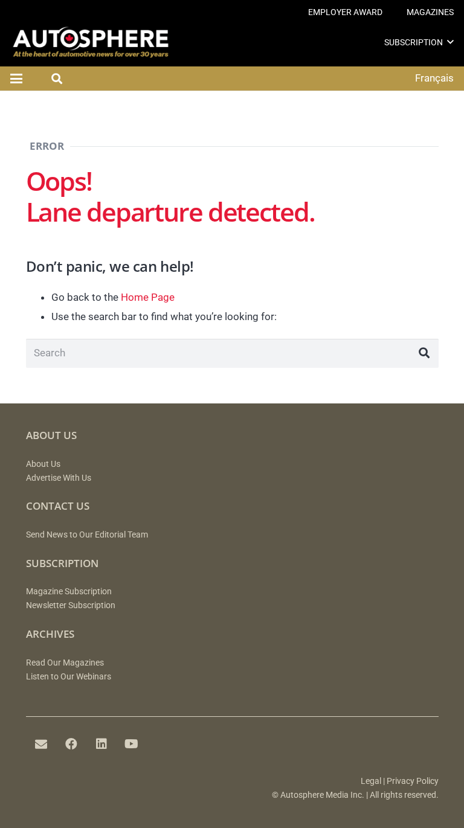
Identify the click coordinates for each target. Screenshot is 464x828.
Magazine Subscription (69, 591)
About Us (43, 464)
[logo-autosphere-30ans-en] (90, 42)
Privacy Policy (413, 781)
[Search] (424, 353)
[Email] (41, 744)
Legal (371, 781)
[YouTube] (132, 744)
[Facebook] (71, 744)
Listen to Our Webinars (68, 677)
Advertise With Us (58, 478)
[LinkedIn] (101, 744)
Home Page (148, 297)
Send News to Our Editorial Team (87, 535)
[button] (450, 42)
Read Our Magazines (65, 663)
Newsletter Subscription (70, 605)
